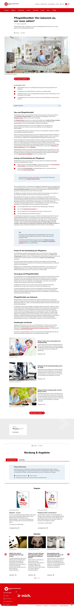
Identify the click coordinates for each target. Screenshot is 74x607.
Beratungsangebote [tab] (11, 459)
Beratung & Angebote (21, 79)
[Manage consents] (72, 605)
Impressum (46, 605)
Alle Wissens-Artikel (36, 413)
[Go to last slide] (5, 554)
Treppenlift (32, 147)
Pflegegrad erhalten (18, 118)
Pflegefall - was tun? (15, 513)
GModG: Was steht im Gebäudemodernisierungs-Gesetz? (16, 555)
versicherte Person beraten (29, 209)
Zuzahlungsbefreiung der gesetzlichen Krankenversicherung (35, 328)
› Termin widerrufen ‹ (64, 605)
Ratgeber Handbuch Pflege (33, 179)
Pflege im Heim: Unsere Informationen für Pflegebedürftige (49, 341)
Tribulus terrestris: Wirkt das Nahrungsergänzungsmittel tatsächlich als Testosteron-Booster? (36, 555)
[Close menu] (16, 591)
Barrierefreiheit (54, 605)
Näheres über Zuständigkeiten (26, 154)
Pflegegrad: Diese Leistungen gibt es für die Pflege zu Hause (50, 390)
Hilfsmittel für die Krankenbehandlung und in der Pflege (50, 366)
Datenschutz (38, 605)
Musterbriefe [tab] (22, 459)
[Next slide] (68, 554)
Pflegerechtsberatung (20, 467)
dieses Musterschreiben (28, 170)
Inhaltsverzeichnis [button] (18, 105)
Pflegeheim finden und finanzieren (47, 513)
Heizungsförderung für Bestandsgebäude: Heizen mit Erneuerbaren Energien (55, 555)
